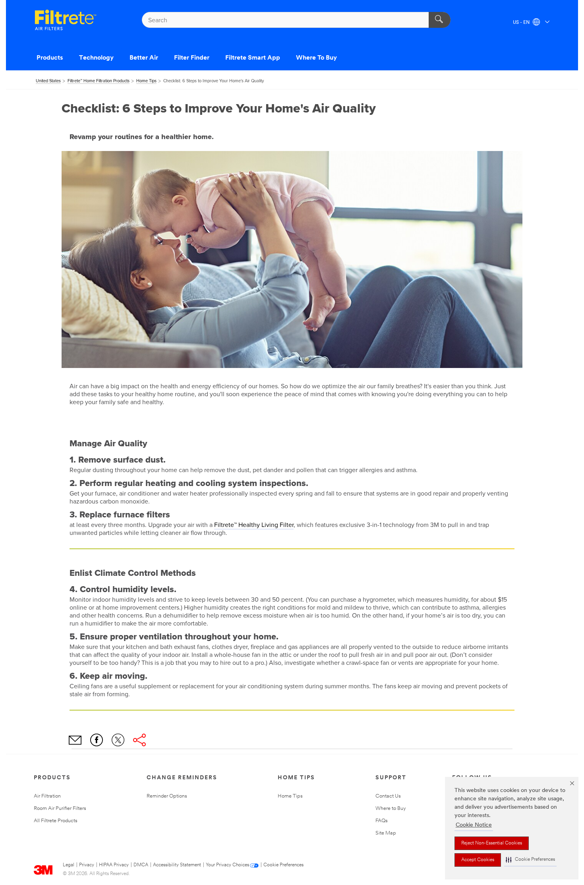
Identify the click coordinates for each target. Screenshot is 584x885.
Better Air (144, 58)
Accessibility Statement (177, 865)
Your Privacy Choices (227, 865)
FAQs (381, 820)
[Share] (139, 740)
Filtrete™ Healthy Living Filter (254, 525)
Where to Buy (390, 808)
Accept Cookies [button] (477, 860)
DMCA (140, 865)
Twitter (118, 740)
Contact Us (388, 796)
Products (50, 58)
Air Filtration (47, 796)
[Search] (440, 20)
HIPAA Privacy (114, 865)
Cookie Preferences (283, 865)
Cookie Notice (474, 825)
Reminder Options (167, 796)
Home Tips (290, 796)
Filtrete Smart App (252, 58)
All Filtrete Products (55, 820)
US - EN (522, 22)
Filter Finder (191, 58)
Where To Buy (316, 58)
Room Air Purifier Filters (60, 808)
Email (75, 740)
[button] (530, 859)
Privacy (86, 865)
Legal (68, 865)
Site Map (385, 833)
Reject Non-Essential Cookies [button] (491, 843)
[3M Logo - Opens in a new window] (66, 20)
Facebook (96, 740)
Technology (96, 58)
